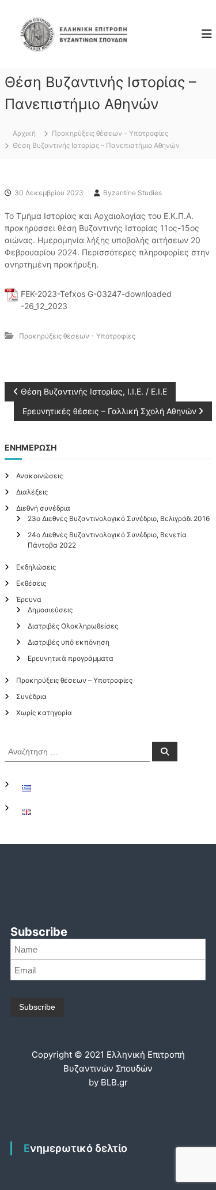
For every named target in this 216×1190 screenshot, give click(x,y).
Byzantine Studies (132, 192)
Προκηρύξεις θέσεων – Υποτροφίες (74, 680)
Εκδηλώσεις (36, 567)
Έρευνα (28, 599)
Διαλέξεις (32, 492)
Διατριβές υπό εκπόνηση (68, 642)
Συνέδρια (31, 696)
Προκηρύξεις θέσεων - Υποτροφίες (110, 133)
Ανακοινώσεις (39, 475)
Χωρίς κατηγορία (44, 712)
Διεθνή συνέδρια (43, 508)
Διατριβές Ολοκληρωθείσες (73, 626)
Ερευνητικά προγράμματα (70, 658)
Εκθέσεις (31, 583)
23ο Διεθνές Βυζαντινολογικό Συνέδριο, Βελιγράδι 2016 (119, 518)
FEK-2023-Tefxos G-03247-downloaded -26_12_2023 (96, 300)
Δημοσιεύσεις (50, 609)
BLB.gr (114, 1082)
